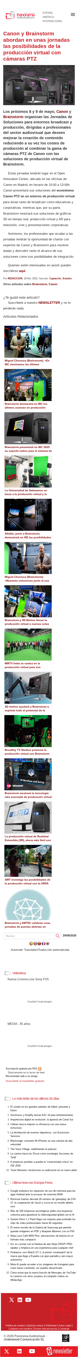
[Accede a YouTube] (32, 1351)
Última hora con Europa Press (32, 1183)
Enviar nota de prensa (45, 1328)
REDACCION (15, 278)
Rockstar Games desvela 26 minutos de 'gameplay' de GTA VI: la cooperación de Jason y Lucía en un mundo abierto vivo (43, 1203)
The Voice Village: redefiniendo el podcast (33, 1149)
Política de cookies (15, 1325)
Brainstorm (13, 117)
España (48, 13)
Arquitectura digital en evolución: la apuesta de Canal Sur (41, 1119)
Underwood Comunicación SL (24, 1339)
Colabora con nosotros (20, 1328)
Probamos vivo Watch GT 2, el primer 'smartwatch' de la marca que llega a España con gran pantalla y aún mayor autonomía (41, 1256)
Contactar (64, 1328)
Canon (62, 111)
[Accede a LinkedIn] (19, 1351)
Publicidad (51, 1325)
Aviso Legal (65, 1325)
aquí (22, 271)
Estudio (67, 278)
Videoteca (19, 973)
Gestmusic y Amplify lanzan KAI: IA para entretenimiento (41, 1115)
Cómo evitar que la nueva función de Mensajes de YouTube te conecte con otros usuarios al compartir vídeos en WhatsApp (43, 1276)
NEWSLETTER (49, 303)
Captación (55, 278)
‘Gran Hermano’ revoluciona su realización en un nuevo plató (43, 1170)
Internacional (52, 21)
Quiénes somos (35, 1325)
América (48, 17)
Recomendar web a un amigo (21, 1076)
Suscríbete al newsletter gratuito (25, 1080)
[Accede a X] (7, 1351)
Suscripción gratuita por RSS (22, 1068)
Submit (57, 935)
